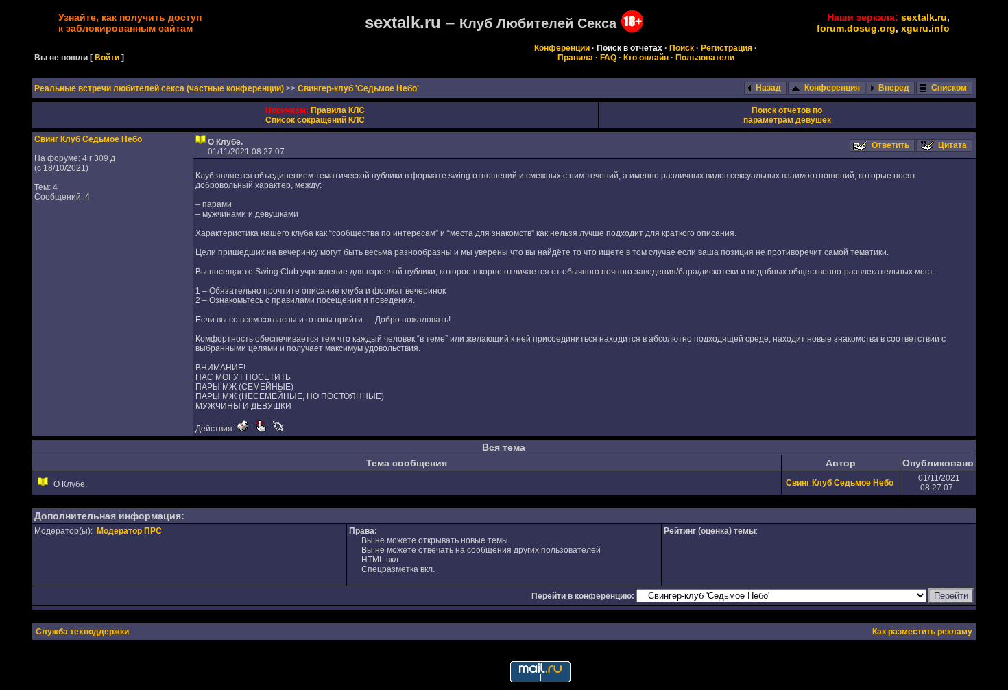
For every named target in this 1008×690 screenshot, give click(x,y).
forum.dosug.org (856, 28)
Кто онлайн (646, 57)
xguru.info (925, 28)
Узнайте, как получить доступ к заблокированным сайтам (130, 23)
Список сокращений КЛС (315, 120)
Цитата (952, 145)
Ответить (890, 145)
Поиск (681, 48)
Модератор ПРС (129, 531)
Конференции (562, 48)
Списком (949, 88)
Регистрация (726, 48)
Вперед (893, 88)
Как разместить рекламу (922, 632)
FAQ (608, 57)
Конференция (832, 88)
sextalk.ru (924, 17)
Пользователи (704, 57)
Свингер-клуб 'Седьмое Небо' (358, 88)
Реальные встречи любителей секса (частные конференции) (160, 88)
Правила (575, 57)
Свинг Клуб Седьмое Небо (88, 139)
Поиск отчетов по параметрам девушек (787, 115)
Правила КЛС (338, 110)
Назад (768, 88)
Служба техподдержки (82, 632)
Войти (107, 57)
